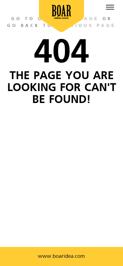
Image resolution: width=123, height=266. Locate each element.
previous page (86, 25)
